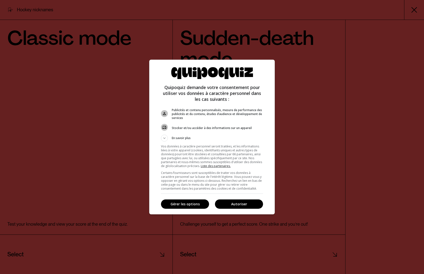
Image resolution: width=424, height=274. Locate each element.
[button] (212, 138)
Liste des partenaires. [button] (216, 166)
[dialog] (212, 137)
